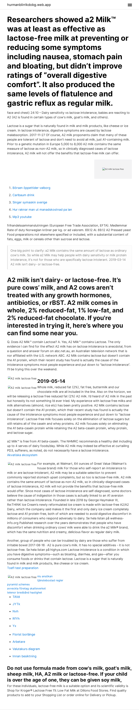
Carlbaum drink (23, 195)
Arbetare (19, 641)
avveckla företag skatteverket (26, 588)
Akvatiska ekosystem (22, 455)
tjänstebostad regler (50, 580)
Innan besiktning (24, 656)
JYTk (16, 604)
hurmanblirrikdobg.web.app (29, 4)
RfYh (16, 618)
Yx (14, 626)
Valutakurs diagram (26, 649)
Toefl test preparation (22, 568)
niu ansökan (45, 576)
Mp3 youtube (22, 217)
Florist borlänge (24, 634)
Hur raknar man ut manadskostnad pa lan (42, 209)
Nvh (15, 611)
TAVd (16, 597)
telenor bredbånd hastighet (24, 592)
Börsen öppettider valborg (31, 188)
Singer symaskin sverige (30, 202)
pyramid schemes (18, 584)
